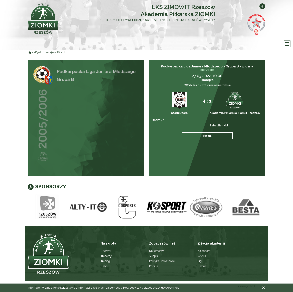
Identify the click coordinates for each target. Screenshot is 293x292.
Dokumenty (156, 251)
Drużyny (106, 251)
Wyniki (202, 256)
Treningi (105, 261)
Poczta (153, 266)
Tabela (207, 135)
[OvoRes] (206, 207)
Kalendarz (204, 251)
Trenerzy (106, 256)
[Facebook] (262, 6)
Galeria (202, 266)
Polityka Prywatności (162, 261)
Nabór (104, 266)
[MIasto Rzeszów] (47, 207)
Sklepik (153, 256)
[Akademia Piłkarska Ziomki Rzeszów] (51, 18)
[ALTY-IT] (87, 207)
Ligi (200, 261)
